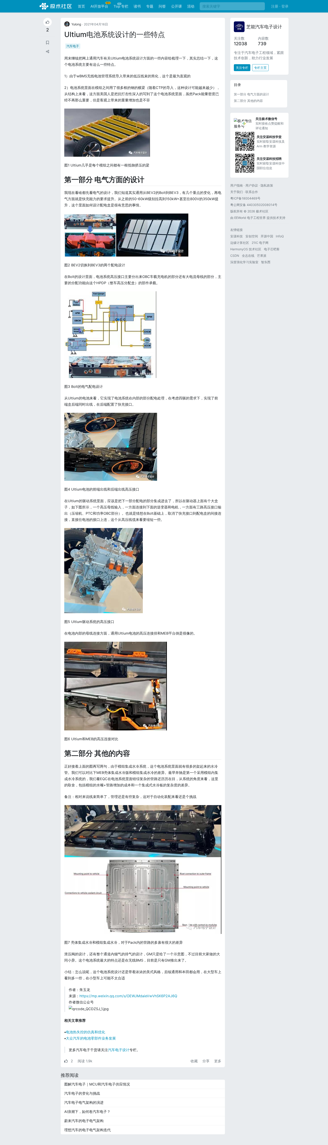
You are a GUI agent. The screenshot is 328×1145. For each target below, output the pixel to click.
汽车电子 (72, 46)
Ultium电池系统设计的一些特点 (114, 34)
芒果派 (261, 255)
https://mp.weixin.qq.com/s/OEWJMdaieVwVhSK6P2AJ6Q (128, 996)
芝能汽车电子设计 (264, 26)
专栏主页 (260, 68)
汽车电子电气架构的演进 (84, 1102)
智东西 (265, 262)
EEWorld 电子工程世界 (250, 218)
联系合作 (251, 192)
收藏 (195, 1061)
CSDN (234, 255)
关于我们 (236, 192)
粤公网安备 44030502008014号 (253, 205)
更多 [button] (217, 1061)
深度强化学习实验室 (244, 262)
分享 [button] (206, 1061)
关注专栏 (242, 68)
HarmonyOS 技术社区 (245, 249)
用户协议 (251, 185)
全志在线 (248, 255)
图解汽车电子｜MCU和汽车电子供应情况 (97, 1084)
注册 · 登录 (280, 6)
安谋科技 (236, 236)
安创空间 (251, 236)
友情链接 (236, 230)
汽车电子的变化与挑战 (82, 1093)
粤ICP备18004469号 (245, 198)
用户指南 (236, 185)
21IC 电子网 (260, 243)
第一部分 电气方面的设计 (251, 94)
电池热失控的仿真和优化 (85, 1032)
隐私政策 (267, 185)
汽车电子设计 (118, 1050)
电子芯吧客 (272, 249)
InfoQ (280, 236)
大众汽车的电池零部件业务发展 (91, 1038)
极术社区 (55, 6)
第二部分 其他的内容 (248, 101)
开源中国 (267, 236)
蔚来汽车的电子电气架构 (84, 1120)
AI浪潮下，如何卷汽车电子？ (87, 1111)
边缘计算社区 (239, 243)
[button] (47, 51)
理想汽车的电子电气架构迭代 (87, 1130)
